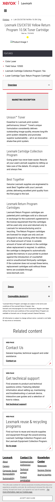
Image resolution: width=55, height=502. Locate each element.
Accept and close (27, 498)
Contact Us (26, 457)
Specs (11, 286)
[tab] (27, 85)
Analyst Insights (44, 474)
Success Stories (44, 470)
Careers (6, 466)
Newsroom (42, 465)
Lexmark (7, 457)
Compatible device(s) (18, 296)
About (5, 461)
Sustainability (8, 478)
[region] (27, 492)
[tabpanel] (27, 186)
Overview (12, 85)
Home (34, 3)
